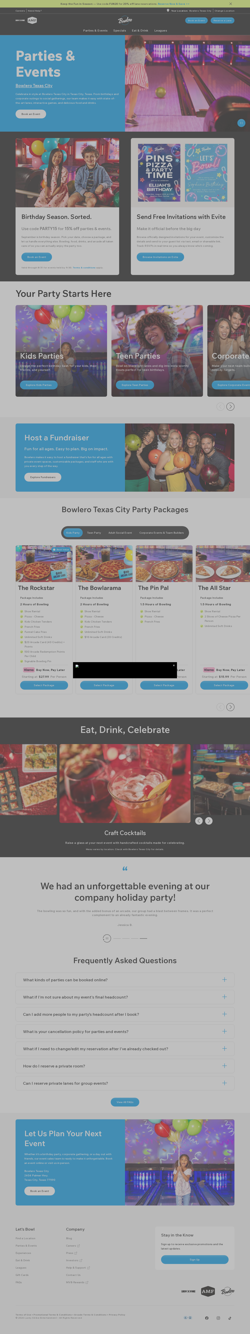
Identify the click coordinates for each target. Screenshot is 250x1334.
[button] (174, 665)
